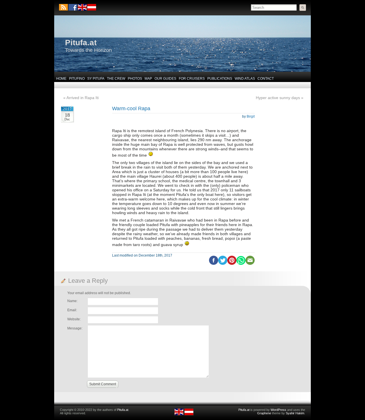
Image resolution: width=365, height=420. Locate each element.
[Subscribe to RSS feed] (63, 7)
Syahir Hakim (295, 413)
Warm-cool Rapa (131, 108)
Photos (135, 79)
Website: (74, 319)
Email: (72, 310)
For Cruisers (192, 79)
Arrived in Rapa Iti (82, 97)
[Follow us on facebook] (72, 7)
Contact (265, 79)
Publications (219, 79)
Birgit (251, 116)
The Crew (116, 79)
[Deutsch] (91, 9)
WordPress (278, 409)
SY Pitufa (95, 79)
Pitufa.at (81, 42)
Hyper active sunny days (278, 97)
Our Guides (165, 79)
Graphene (264, 413)
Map (148, 79)
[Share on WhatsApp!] (241, 264)
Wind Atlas (245, 79)
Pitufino (77, 79)
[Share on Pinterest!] (231, 264)
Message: (74, 328)
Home (61, 79)
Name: (72, 301)
